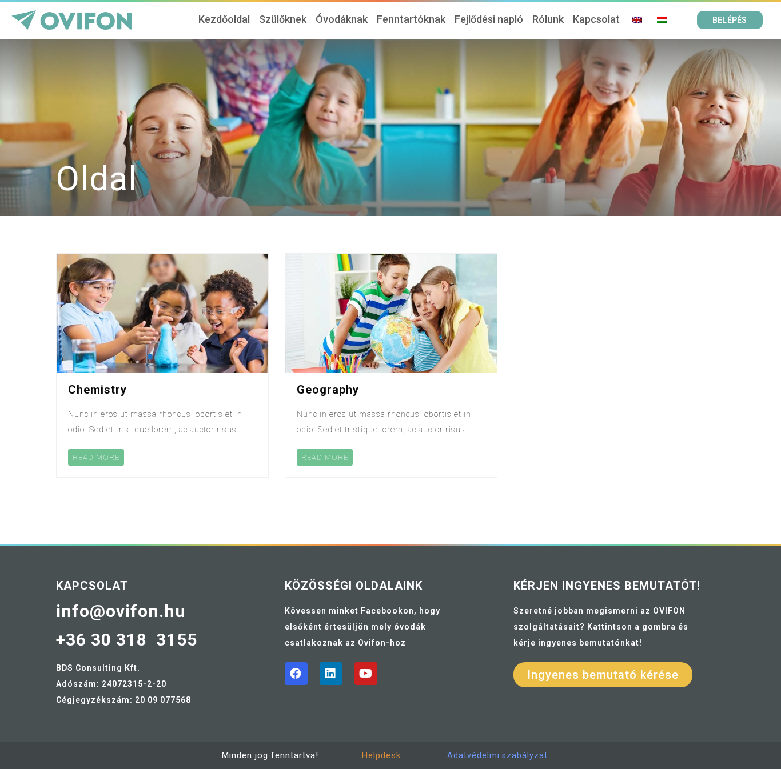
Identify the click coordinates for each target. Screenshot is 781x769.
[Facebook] (296, 673)
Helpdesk (381, 755)
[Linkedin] (331, 673)
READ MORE (96, 457)
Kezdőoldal (224, 19)
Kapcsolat (596, 19)
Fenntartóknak (411, 19)
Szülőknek (282, 19)
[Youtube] (365, 673)
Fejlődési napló (489, 19)
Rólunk (548, 19)
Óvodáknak (342, 19)
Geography (328, 389)
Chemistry (97, 389)
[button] (730, 20)
